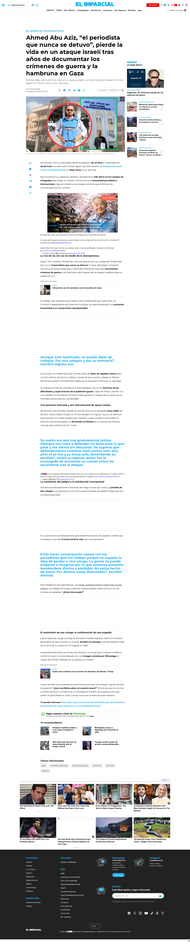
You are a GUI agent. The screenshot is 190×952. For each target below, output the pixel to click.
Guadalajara (83, 10)
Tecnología (31, 887)
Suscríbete (153, 5)
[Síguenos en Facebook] (165, 4)
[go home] (33, 929)
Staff (62, 873)
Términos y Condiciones (145, 902)
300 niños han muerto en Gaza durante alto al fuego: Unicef (64, 744)
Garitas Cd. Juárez (176, 10)
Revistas (132, 10)
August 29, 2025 (78, 253)
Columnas (107, 10)
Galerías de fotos (33, 902)
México (29, 862)
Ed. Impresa (120, 10)
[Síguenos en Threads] (183, 4)
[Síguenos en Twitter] (168, 4)
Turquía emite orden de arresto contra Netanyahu (107, 743)
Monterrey (96, 10)
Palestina (45, 771)
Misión (63, 888)
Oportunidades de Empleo (72, 895)
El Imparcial (34, 31)
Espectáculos (32, 880)
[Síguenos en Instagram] (172, 4)
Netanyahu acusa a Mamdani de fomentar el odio (106, 730)
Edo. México (69, 10)
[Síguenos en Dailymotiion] (162, 913)
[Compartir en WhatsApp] (59, 90)
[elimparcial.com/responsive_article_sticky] (188, 940)
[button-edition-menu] (167, 10)
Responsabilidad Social (70, 884)
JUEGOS (50, 10)
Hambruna (97, 766)
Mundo (50, 31)
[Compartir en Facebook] (64, 90)
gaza (60, 31)
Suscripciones (66, 906)
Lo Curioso (30, 869)
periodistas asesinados (59, 766)
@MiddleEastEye (63, 243)
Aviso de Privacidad (69, 881)
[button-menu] (3, 5)
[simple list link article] (145, 79)
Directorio (65, 899)
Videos (29, 906)
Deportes (30, 877)
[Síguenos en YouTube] (175, 4)
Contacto (64, 902)
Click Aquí (118, 875)
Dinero (29, 873)
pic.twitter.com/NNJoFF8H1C (53, 251)
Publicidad (65, 910)
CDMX (59, 10)
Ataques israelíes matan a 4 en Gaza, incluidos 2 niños (64, 730)
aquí (92, 716)
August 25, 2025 (67, 479)
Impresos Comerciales (70, 877)
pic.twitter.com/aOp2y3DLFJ (107, 477)
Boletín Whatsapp (68, 862)
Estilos (29, 884)
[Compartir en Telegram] (74, 90)
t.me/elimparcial (156, 860)
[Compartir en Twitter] (69, 90)
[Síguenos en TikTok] (179, 4)
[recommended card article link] (45, 290)
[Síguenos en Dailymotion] (186, 4)
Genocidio (110, 766)
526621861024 (119, 860)
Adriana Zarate (34, 89)
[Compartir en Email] (79, 90)
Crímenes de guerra (80, 766)
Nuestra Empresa (68, 891)
